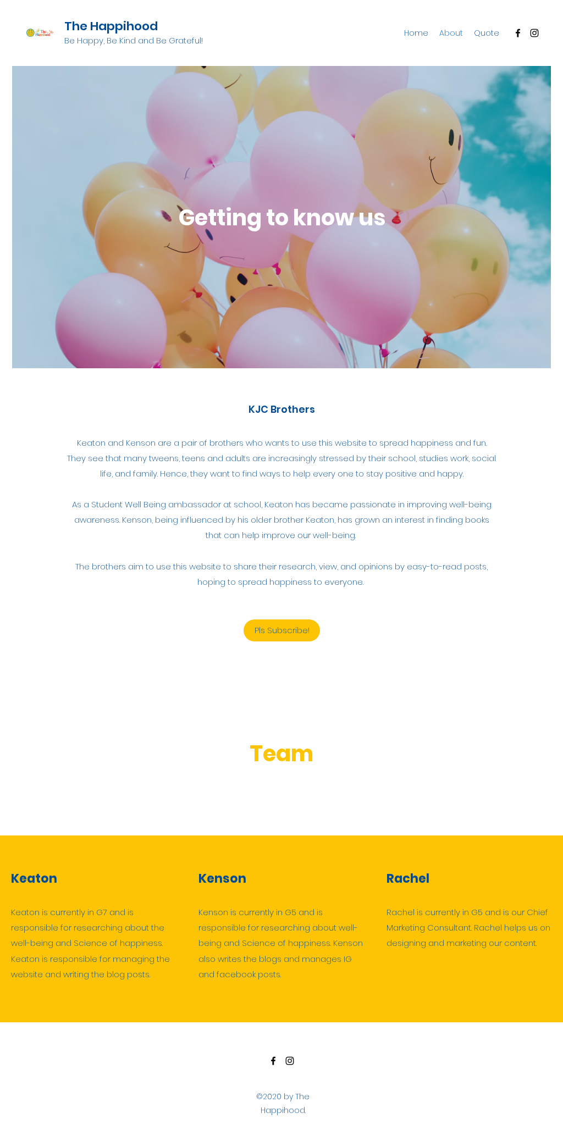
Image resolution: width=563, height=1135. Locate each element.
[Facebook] (517, 32)
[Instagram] (534, 32)
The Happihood (111, 26)
